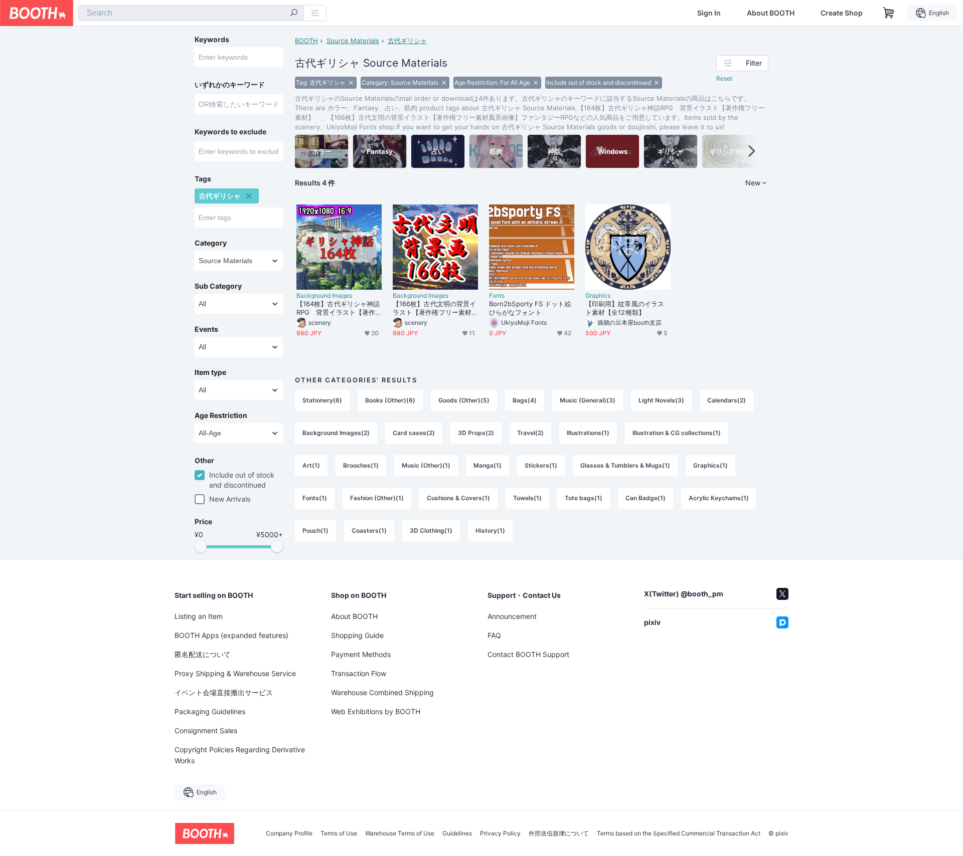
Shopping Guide (357, 635)
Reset (724, 78)
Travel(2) (530, 433)
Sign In (709, 13)
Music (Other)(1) (426, 465)
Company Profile (289, 833)
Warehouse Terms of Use (399, 833)
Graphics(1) (710, 465)
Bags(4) (525, 400)
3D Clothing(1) (431, 530)
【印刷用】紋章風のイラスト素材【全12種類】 (624, 308)
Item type (210, 372)
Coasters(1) (369, 530)
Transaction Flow (358, 673)
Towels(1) (527, 498)
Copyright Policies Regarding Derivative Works (240, 755)
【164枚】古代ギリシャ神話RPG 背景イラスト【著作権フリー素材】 (338, 308)
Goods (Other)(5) (464, 400)
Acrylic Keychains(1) (719, 498)
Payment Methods (361, 654)
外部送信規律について (559, 833)
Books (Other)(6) (390, 400)
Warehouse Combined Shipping (382, 692)
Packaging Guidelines (210, 711)
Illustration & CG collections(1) (676, 433)
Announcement (512, 616)
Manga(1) (487, 465)
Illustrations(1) (588, 433)
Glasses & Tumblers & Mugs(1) (625, 465)
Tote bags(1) (583, 498)
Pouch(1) (315, 530)
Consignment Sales (206, 730)
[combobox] (191, 13)
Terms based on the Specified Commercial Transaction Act (678, 833)
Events (206, 329)
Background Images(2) (336, 433)
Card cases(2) (414, 433)
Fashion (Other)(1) (377, 498)
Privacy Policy (500, 833)
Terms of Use (338, 833)
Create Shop (842, 13)
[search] (294, 14)
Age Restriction (221, 415)
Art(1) (311, 465)
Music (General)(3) (587, 400)
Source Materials (353, 41)
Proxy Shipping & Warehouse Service (235, 673)
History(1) (490, 530)
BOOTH (306, 41)
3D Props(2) (476, 433)
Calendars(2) (726, 400)
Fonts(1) (314, 498)
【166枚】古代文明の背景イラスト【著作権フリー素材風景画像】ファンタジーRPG (434, 308)
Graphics (597, 296)
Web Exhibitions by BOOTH (375, 711)
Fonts (497, 296)
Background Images (324, 296)
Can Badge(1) (645, 498)
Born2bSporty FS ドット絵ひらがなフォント (530, 308)
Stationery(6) (322, 400)
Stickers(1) (541, 465)
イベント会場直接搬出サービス (224, 692)
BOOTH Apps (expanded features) (231, 635)
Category (211, 243)
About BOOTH (770, 13)
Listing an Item (199, 616)
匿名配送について (203, 654)
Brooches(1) (361, 465)
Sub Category (218, 286)
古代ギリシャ (407, 41)
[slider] (201, 546)
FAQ (494, 635)
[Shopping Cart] (889, 13)
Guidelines (457, 833)
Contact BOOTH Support (528, 654)
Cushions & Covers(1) (458, 498)
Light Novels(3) (661, 400)
